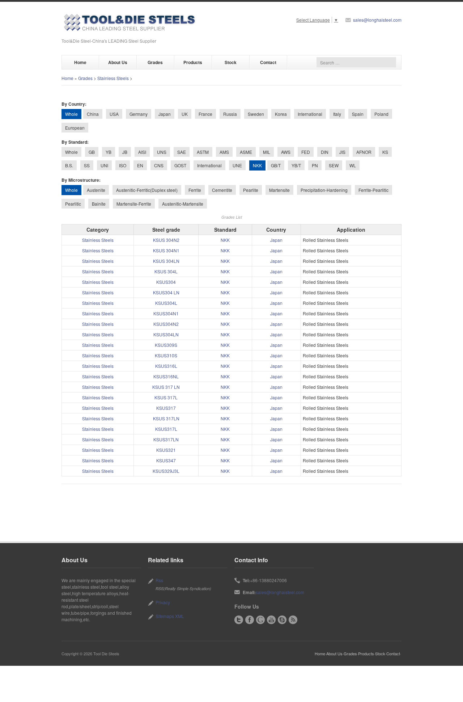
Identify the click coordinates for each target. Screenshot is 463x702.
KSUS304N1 (166, 313)
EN (140, 165)
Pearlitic (73, 204)
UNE (237, 165)
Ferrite (194, 190)
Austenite (96, 190)
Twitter (238, 619)
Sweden (256, 114)
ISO (122, 165)
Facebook (249, 619)
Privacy (163, 602)
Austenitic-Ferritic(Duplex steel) (147, 190)
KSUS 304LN (166, 261)
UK (185, 114)
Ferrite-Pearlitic (373, 190)
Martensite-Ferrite (133, 204)
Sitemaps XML (170, 616)
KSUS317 (166, 408)
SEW (334, 165)
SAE (181, 152)
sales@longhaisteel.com (377, 20)
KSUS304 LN (166, 292)
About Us (117, 62)
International (310, 114)
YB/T (296, 165)
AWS (285, 152)
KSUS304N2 (166, 324)
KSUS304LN (166, 334)
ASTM (203, 152)
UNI (104, 165)
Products (192, 62)
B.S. (69, 165)
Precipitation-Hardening (324, 190)
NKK (225, 240)
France (205, 114)
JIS (342, 152)
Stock (231, 62)
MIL (266, 152)
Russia (230, 114)
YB (108, 152)
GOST (180, 165)
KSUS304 (166, 282)
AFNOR (363, 152)
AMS (224, 152)
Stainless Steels (113, 78)
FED (305, 152)
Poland (381, 114)
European (75, 128)
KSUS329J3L (166, 471)
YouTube (271, 619)
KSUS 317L (166, 397)
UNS (161, 152)
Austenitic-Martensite (182, 204)
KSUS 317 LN (166, 387)
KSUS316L (166, 366)
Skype (282, 619)
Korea (281, 114)
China (93, 114)
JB (124, 152)
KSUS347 (166, 460)
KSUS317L (166, 429)
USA (114, 114)
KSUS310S (166, 355)
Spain (358, 114)
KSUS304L (166, 303)
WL (352, 165)
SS (87, 165)
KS (385, 152)
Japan (164, 114)
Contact (268, 62)
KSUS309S (166, 345)
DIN (324, 152)
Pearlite (250, 190)
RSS (293, 619)
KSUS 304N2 (166, 240)
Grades (155, 62)
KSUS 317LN (166, 418)
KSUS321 (166, 450)
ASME (246, 152)
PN (315, 165)
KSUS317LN (166, 439)
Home (80, 62)
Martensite (279, 190)
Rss (159, 580)
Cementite (222, 190)
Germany (138, 114)
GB (92, 152)
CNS (158, 165)
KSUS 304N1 (166, 250)
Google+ (260, 619)
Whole (71, 152)
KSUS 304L (166, 271)
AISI (142, 152)
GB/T (276, 165)
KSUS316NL (166, 376)
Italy (337, 114)
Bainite (99, 204)
